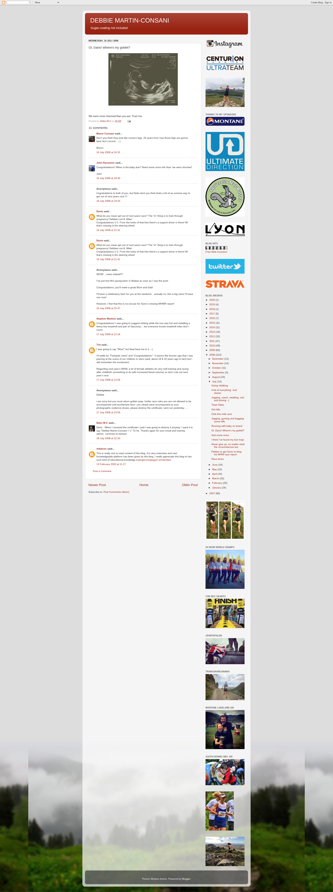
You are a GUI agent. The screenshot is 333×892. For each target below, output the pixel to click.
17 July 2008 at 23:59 (108, 412)
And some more (220, 435)
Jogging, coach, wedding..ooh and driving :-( (227, 399)
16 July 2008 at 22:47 (108, 308)
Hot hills (215, 409)
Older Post (190, 485)
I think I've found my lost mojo (227, 439)
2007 (212, 493)
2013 (212, 332)
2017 (212, 313)
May (214, 469)
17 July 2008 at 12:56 (108, 380)
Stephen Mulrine (106, 318)
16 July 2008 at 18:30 (108, 178)
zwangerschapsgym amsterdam (153, 460)
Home (143, 485)
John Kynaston (105, 162)
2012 (212, 336)
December (218, 359)
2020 (212, 300)
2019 (212, 304)
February (217, 483)
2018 (212, 309)
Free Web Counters (216, 252)
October (217, 368)
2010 (212, 345)
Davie (99, 211)
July (214, 381)
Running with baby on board (226, 426)
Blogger (186, 879)
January (217, 487)
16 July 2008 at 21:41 (108, 230)
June (215, 464)
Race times (217, 459)
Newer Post (97, 485)
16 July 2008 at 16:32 (108, 152)
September (218, 372)
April (215, 474)
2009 (212, 350)
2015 (212, 323)
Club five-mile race (221, 414)
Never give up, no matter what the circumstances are (228, 445)
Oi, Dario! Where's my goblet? (227, 430)
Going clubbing (219, 385)
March (216, 478)
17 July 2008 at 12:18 (108, 334)
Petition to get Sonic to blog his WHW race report (226, 453)
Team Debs (217, 405)
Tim (98, 344)
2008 (212, 355)
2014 (212, 327)
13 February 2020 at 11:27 (111, 464)
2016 (212, 318)
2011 (212, 341)
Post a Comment (102, 471)
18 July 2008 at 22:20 (108, 438)
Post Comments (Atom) (116, 492)
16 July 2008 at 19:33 (108, 201)
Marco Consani (105, 133)
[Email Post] (128, 121)
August (216, 377)
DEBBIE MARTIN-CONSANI (129, 20)
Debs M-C (102, 423)
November (218, 363)
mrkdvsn (101, 448)
